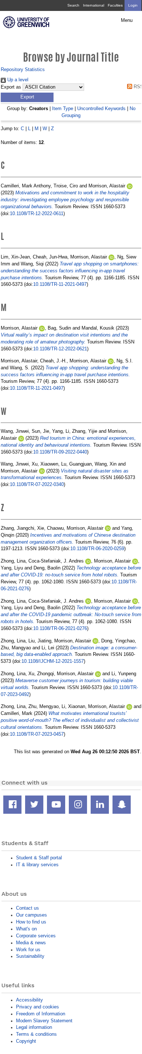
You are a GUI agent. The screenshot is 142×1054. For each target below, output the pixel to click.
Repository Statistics (23, 69)
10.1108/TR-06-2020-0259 (97, 548)
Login (133, 5)
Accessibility (29, 1000)
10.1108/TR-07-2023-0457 (37, 734)
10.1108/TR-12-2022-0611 (36, 213)
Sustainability (30, 956)
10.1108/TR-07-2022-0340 (37, 484)
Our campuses (31, 915)
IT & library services (37, 864)
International (93, 5)
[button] (27, 97)
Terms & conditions (36, 1034)
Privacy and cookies (37, 1007)
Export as (11, 87)
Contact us (27, 908)
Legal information (34, 1027)
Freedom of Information (40, 1013)
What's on (26, 929)
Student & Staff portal (39, 857)
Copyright (26, 1041)
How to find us (31, 922)
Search (73, 5)
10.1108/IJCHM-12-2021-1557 (52, 661)
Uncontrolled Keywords (101, 108)
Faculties (115, 5)
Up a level (17, 79)
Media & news (31, 942)
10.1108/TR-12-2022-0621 (60, 348)
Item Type (62, 108)
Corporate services (36, 935)
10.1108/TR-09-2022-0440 (60, 452)
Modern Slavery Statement (44, 1020)
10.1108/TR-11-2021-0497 (60, 284)
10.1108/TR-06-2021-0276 (60, 628)
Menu (127, 20)
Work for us (28, 949)
